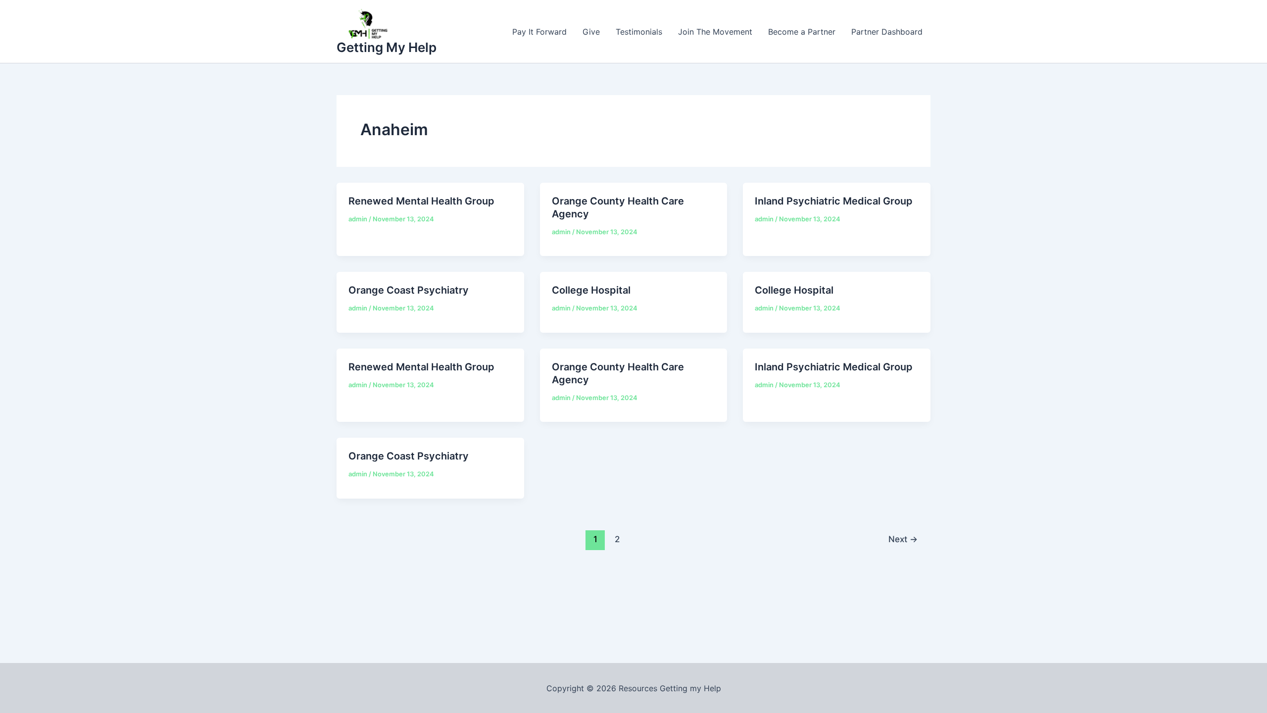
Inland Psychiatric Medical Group (834, 201)
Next (903, 539)
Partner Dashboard (887, 32)
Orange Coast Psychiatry (408, 290)
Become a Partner (801, 32)
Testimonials (639, 32)
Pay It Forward (539, 32)
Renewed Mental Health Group (421, 201)
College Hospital (591, 290)
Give (591, 32)
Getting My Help (387, 47)
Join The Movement (715, 32)
